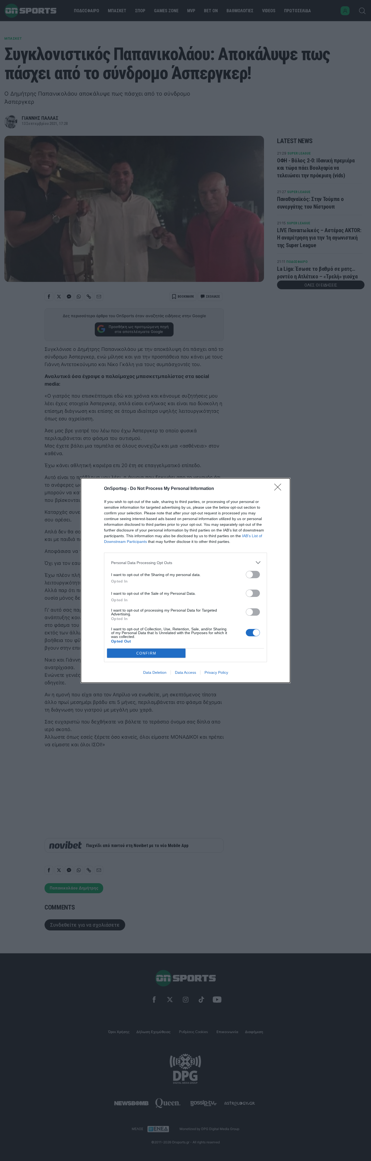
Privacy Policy (216, 672)
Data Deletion (154, 672)
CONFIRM (146, 653)
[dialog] (185, 580)
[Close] (279, 489)
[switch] (253, 574)
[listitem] (185, 562)
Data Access (185, 672)
